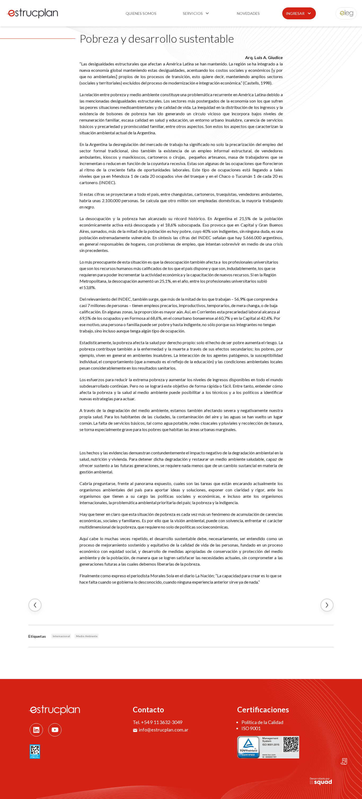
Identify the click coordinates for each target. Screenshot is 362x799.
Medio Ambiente (87, 636)
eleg (343, 13)
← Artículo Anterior (35, 605)
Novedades (248, 13)
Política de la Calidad (262, 722)
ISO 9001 (251, 728)
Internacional (61, 636)
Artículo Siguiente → (327, 605)
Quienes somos (141, 13)
